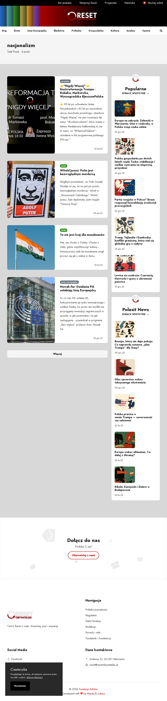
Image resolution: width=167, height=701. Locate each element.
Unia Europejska (36, 30)
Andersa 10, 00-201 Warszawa (107, 659)
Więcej (57, 354)
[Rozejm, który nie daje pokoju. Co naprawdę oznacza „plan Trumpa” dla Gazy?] (136, 329)
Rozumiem (20, 685)
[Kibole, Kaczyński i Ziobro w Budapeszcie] (136, 475)
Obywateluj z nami (83, 555)
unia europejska (69, 282)
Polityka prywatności (96, 610)
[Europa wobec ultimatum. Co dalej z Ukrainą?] (136, 440)
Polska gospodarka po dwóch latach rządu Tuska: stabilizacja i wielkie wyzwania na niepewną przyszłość (135, 163)
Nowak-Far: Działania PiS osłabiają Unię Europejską (78, 288)
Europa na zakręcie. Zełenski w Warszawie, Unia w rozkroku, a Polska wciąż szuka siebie (134, 124)
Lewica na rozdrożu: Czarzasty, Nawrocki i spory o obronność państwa (134, 278)
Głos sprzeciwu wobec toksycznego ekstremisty (130, 381)
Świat (17, 30)
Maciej (90, 693)
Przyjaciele (111, 3)
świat (63, 165)
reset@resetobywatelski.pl (104, 665)
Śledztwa (59, 30)
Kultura (115, 30)
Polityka (76, 30)
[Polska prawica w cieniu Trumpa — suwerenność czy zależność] (136, 402)
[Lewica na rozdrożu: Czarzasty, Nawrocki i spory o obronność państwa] (136, 263)
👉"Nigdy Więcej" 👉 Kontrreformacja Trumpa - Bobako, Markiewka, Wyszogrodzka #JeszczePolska (81, 91)
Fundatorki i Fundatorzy (98, 638)
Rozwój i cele (92, 632)
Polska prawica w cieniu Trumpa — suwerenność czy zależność (133, 417)
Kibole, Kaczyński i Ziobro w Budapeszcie (132, 488)
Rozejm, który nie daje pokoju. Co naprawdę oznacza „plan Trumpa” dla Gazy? (134, 344)
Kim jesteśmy (65, 3)
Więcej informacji (35, 677)
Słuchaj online (155, 3)
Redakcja (90, 627)
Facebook (16, 659)
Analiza (130, 30)
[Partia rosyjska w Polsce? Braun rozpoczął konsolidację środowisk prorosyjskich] (136, 187)
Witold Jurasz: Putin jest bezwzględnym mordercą (77, 172)
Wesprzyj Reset (88, 3)
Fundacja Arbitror (88, 689)
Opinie (146, 30)
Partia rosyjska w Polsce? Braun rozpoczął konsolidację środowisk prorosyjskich (135, 203)
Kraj (4, 30)
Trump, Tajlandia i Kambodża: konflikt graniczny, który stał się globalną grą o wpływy (134, 241)
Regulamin (91, 615)
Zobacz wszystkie (134, 93)
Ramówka (129, 3)
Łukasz (101, 693)
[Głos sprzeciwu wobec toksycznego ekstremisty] (136, 367)
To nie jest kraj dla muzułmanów (82, 235)
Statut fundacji (93, 621)
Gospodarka (96, 30)
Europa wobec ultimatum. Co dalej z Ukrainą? (133, 453)
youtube (65, 81)
